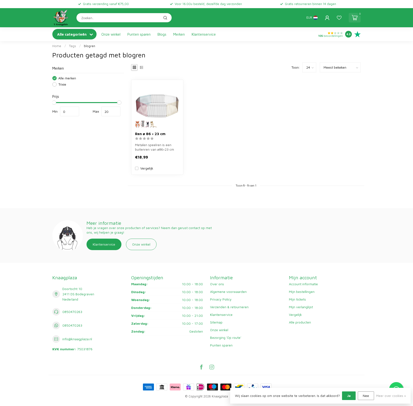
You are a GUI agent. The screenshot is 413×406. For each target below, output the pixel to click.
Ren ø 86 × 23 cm (150, 134)
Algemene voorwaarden (228, 292)
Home (56, 46)
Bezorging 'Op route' (225, 337)
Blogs (162, 34)
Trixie (62, 84)
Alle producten (300, 322)
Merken (179, 34)
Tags (72, 46)
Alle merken (67, 78)
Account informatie (303, 284)
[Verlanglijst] (339, 17)
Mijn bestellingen (302, 292)
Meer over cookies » (391, 396)
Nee (366, 396)
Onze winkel (110, 34)
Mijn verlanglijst (301, 307)
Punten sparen (139, 34)
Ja (349, 396)
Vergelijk (146, 168)
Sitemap (216, 322)
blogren (89, 46)
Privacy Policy (221, 299)
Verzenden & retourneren (229, 307)
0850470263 (72, 312)
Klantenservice (204, 34)
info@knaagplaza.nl (77, 339)
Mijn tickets (297, 299)
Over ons (217, 284)
